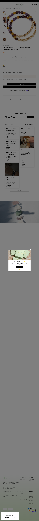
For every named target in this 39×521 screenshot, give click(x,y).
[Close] (17, 512)
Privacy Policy (12, 515)
